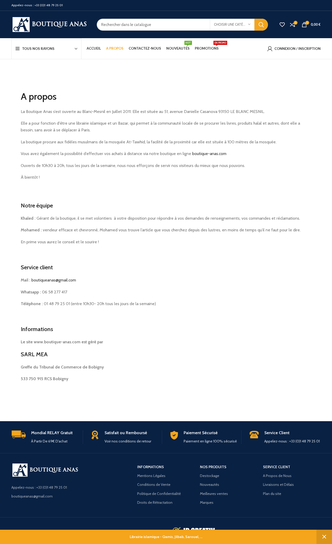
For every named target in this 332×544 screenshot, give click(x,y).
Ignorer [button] (324, 537)
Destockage (209, 475)
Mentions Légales (151, 475)
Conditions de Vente (153, 484)
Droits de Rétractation (154, 502)
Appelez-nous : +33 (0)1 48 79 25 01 (39, 487)
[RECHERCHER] (261, 25)
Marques (206, 502)
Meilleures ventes (214, 493)
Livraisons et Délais (278, 484)
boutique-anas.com (209, 153)
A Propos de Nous (277, 475)
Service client (276, 467)
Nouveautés (209, 484)
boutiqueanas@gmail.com (53, 280)
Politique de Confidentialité (159, 493)
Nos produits (213, 467)
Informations (150, 467)
